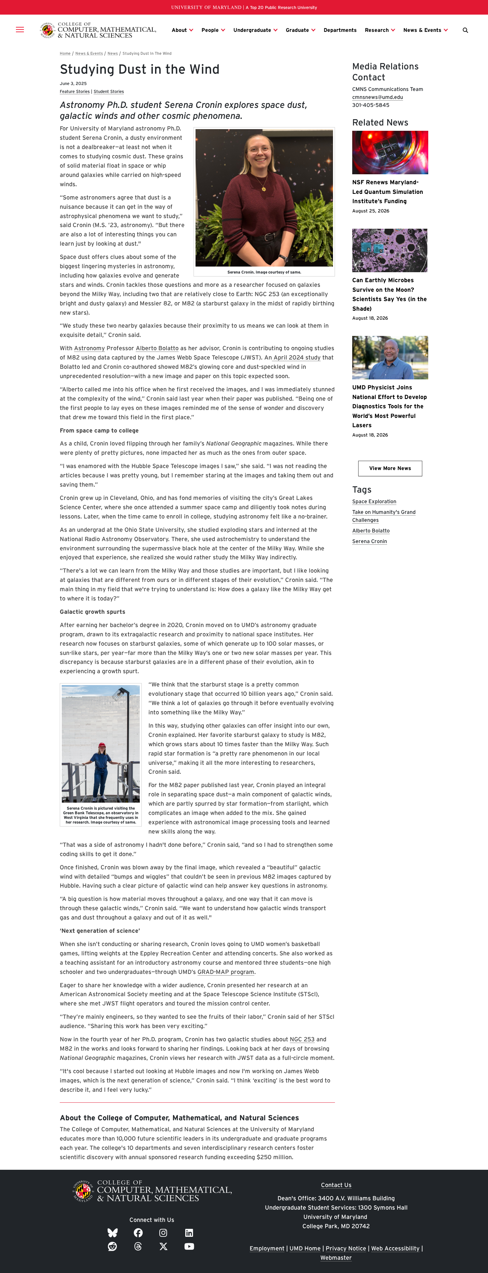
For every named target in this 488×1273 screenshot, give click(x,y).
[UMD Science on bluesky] (114, 1233)
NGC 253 (302, 1039)
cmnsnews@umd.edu (377, 97)
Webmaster (336, 1257)
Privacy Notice (346, 1248)
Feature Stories (75, 91)
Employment (267, 1248)
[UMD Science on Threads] (139, 1246)
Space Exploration (374, 501)
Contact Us (336, 1184)
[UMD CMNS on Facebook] (139, 1233)
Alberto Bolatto (157, 348)
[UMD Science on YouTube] (190, 1246)
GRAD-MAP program (226, 971)
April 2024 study (296, 357)
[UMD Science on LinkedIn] (190, 1233)
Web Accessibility (395, 1248)
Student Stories (109, 91)
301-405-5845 (370, 105)
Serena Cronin (369, 541)
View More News (390, 468)
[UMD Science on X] (164, 1246)
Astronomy (89, 348)
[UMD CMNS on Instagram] (164, 1233)
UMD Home (305, 1248)
